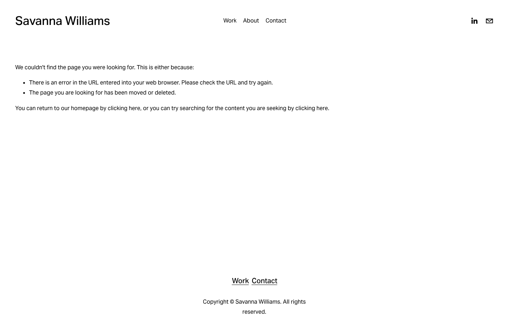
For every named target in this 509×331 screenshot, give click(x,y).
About (251, 20)
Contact (276, 20)
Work (229, 20)
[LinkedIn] (474, 21)
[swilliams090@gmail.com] (489, 21)
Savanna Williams (62, 20)
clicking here (124, 108)
